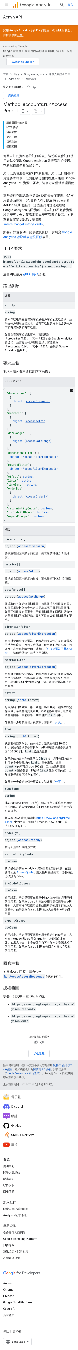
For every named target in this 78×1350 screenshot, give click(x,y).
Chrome (8, 1289)
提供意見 (13, 95)
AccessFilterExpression (40, 457)
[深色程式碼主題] (71, 390)
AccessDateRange (38, 441)
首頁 (5, 74)
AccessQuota (25, 872)
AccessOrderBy (36, 496)
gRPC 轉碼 (30, 274)
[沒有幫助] (35, 87)
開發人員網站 (11, 1172)
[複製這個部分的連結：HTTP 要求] (26, 248)
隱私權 (17, 1331)
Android (8, 1283)
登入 (70, 4)
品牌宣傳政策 (11, 1257)
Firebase (8, 1296)
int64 (22, 700)
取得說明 (8, 1185)
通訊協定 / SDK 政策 (15, 1251)
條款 (6, 1331)
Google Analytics (34, 74)
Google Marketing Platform (20, 1238)
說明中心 (8, 1166)
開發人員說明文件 (59, 74)
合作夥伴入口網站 (14, 1232)
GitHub (60, 30)
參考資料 (31, 78)
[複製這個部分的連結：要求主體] (23, 363)
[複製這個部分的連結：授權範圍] (23, 988)
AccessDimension (38, 401)
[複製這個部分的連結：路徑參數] (23, 286)
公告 (20, 35)
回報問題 (8, 1191)
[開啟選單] (6, 5)
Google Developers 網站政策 (22, 1073)
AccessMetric (35, 421)
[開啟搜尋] (62, 4)
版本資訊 (8, 1178)
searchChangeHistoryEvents (23, 224)
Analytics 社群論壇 (15, 1215)
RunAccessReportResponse (24, 976)
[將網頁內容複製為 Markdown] (35, 111)
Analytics (44, 5)
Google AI (9, 1308)
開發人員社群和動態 (15, 1208)
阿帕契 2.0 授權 (42, 1069)
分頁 (58, 722)
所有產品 (8, 1315)
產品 (16, 74)
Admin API (12, 17)
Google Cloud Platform (17, 1302)
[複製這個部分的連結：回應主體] (23, 963)
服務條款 (8, 1245)
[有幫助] (29, 87)
